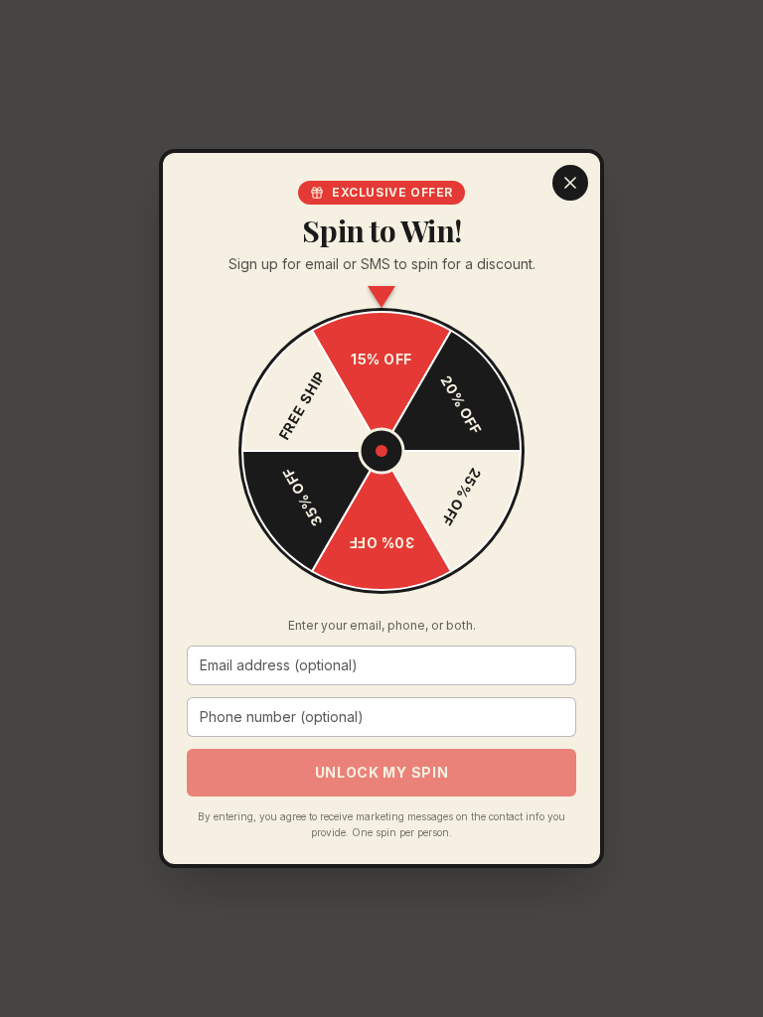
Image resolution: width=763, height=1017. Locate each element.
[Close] (570, 183)
